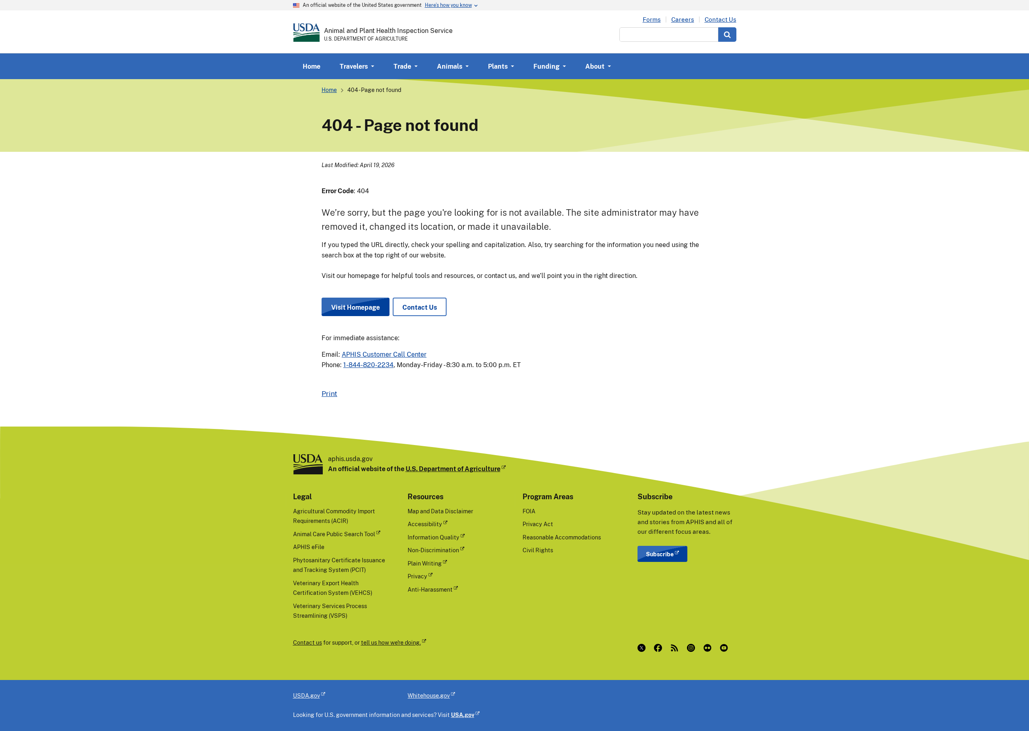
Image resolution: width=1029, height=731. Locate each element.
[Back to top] (1007, 709)
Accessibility (425, 524)
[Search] (727, 34)
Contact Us (720, 19)
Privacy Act (538, 524)
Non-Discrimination (433, 550)
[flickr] (709, 647)
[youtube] (726, 647)
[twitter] (643, 647)
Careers (682, 19)
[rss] (676, 647)
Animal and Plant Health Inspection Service (388, 31)
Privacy (417, 576)
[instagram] (693, 647)
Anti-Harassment (430, 589)
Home (311, 66)
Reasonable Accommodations (562, 537)
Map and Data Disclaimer (440, 511)
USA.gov (462, 714)
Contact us (307, 642)
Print (329, 393)
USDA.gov (306, 695)
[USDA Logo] (306, 32)
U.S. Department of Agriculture (453, 469)
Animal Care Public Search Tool (334, 534)
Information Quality (433, 537)
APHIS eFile (308, 546)
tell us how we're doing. (391, 642)
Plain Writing (425, 563)
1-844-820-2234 (368, 365)
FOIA (529, 511)
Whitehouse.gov (429, 695)
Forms (652, 19)
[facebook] (660, 647)
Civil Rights (538, 550)
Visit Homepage (355, 307)
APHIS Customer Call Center (384, 354)
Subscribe (660, 554)
